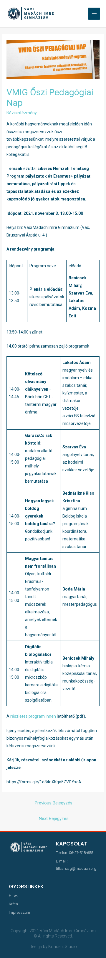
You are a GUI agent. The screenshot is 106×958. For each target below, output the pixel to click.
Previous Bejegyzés (53, 803)
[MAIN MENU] (94, 14)
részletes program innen (33, 716)
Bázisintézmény (21, 112)
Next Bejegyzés (54, 818)
